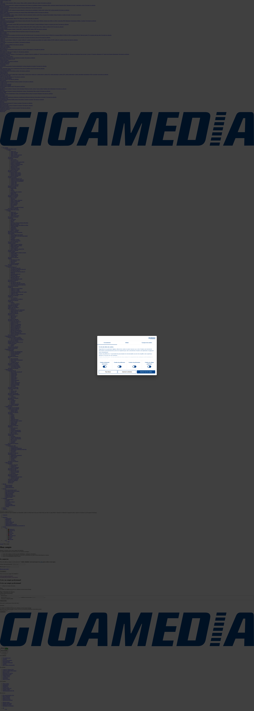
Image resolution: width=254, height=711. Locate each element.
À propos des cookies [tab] (147, 342)
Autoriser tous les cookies (146, 371)
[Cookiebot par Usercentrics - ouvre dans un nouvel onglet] (149, 338)
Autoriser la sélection (127, 371)
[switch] (119, 367)
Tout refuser (108, 371)
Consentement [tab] (107, 342)
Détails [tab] (127, 342)
